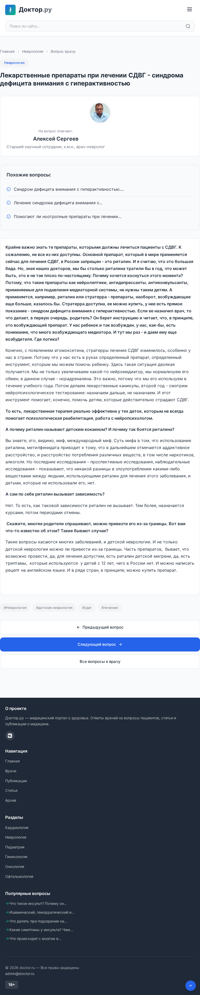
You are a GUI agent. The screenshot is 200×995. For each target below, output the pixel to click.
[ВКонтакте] (10, 735)
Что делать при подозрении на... (38, 921)
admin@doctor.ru (19, 973)
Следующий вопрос (97, 644)
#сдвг (87, 607)
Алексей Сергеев (55, 139)
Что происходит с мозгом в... (35, 938)
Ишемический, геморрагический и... (41, 912)
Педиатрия (14, 847)
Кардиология (16, 827)
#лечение (110, 607)
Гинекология (16, 856)
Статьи (11, 790)
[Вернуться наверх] (190, 985)
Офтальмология (19, 876)
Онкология (14, 866)
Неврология (32, 51)
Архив (10, 800)
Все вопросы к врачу (100, 661)
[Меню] (189, 9)
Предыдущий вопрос (103, 627)
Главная (7, 51)
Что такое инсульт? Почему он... (38, 903)
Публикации (16, 781)
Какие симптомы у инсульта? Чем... (41, 929)
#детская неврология (54, 607)
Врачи (10, 771)
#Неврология (15, 607)
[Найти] (188, 26)
